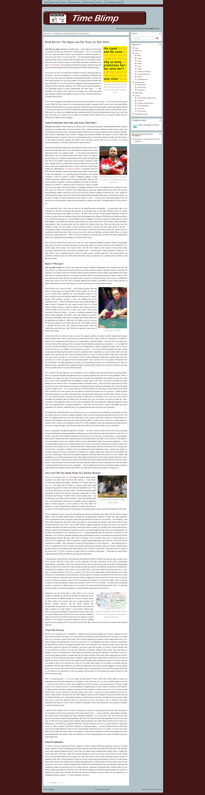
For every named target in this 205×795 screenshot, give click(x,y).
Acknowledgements (143, 106)
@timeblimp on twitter (114, 2)
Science (139, 58)
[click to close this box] (160, 33)
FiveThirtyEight (54, 65)
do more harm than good (111, 396)
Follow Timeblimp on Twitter (148, 125)
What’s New (54, 2)
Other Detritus (89, 2)
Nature (139, 61)
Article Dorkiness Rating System (146, 98)
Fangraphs (75, 166)
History (139, 63)
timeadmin (54, 782)
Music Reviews (141, 87)
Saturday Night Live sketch (64, 477)
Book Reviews (48, 33)
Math (138, 55)
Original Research (142, 79)
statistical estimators (74, 169)
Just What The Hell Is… (144, 74)
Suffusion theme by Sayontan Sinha (152, 789)
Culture (139, 69)
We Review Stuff (75, 2)
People (139, 66)
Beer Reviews (141, 90)
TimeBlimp (51, 789)
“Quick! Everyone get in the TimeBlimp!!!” (142, 135)
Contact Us (140, 100)
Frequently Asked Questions (145, 103)
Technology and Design (144, 71)
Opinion (139, 77)
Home (46, 2)
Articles (63, 2)
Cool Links (140, 108)
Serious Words (141, 111)
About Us (99, 2)
